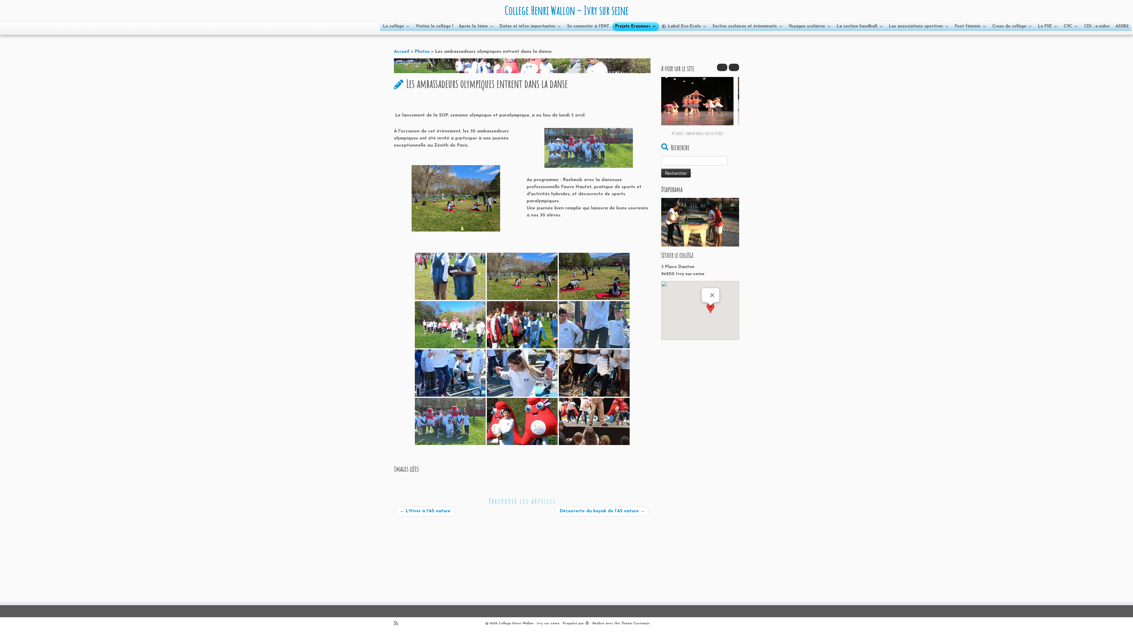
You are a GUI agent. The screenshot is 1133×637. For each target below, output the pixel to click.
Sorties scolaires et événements (745, 26)
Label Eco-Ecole (684, 26)
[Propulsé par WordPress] (587, 622)
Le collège (393, 26)
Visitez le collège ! (434, 26)
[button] (734, 67)
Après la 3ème (473, 26)
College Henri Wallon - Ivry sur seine (529, 623)
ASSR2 (1122, 26)
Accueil (401, 52)
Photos (422, 52)
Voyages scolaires (807, 26)
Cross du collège (1009, 26)
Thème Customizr (635, 623)
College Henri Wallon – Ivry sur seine (566, 10)
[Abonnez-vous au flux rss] (398, 624)
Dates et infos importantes (527, 26)
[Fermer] (712, 295)
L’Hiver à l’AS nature (425, 511)
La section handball (857, 26)
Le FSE (1045, 26)
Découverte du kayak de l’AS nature (602, 511)
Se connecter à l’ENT (588, 26)
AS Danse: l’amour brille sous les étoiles (697, 133)
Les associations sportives (916, 26)
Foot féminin (967, 26)
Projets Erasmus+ (632, 26)
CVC (1068, 26)
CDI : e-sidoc (1097, 26)
